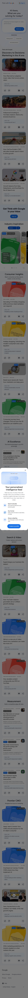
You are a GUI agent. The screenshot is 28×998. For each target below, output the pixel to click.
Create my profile (14, 526)
